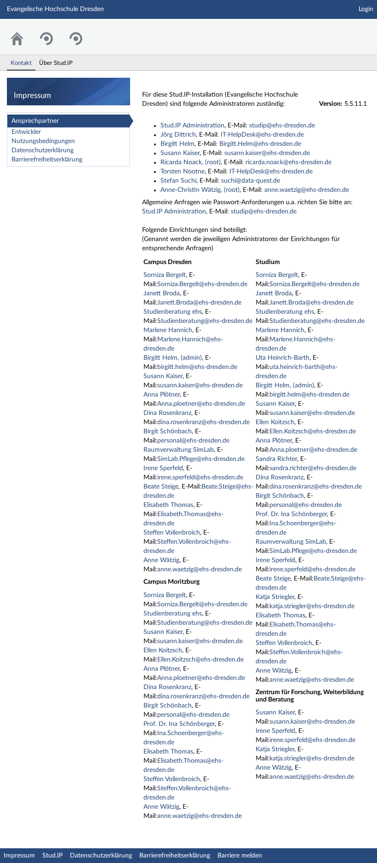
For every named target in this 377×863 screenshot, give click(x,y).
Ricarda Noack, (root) (190, 162)
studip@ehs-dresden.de (282, 125)
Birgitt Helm (177, 144)
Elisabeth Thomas (168, 505)
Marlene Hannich (167, 330)
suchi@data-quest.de (250, 181)
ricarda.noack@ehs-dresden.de (288, 162)
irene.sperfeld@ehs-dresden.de (200, 477)
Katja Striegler (275, 597)
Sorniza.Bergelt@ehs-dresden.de (202, 284)
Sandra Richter (276, 459)
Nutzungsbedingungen (43, 141)
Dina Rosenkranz (167, 413)
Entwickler (26, 132)
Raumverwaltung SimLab (178, 450)
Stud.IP (52, 855)
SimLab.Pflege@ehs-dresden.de (201, 459)
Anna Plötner (161, 394)
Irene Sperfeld (163, 468)
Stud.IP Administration (192, 125)
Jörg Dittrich (178, 135)
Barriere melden (239, 855)
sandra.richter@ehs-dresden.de (312, 468)
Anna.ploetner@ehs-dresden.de (201, 404)
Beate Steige (160, 486)
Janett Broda (161, 293)
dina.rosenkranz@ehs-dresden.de (203, 422)
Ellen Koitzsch (162, 650)
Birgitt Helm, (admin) (172, 358)
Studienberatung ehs (172, 312)
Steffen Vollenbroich (171, 532)
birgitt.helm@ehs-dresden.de (197, 367)
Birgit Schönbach (167, 431)
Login (366, 9)
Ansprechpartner (35, 121)
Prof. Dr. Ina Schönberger (179, 724)
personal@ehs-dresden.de (193, 440)
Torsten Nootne (182, 171)
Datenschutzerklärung (42, 150)
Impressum (19, 855)
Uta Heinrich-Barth (282, 358)
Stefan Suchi (178, 181)
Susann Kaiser (180, 153)
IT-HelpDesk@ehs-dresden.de (262, 135)
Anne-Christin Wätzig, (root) (200, 190)
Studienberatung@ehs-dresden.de (204, 321)
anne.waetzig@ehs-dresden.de (306, 190)
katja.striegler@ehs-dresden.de (311, 606)
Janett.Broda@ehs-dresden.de (199, 302)
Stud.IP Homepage (341, 31)
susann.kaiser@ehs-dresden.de (267, 153)
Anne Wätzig (161, 560)
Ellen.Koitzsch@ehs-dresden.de (200, 659)
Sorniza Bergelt (164, 275)
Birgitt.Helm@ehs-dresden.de (260, 144)
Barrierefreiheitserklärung (46, 159)
